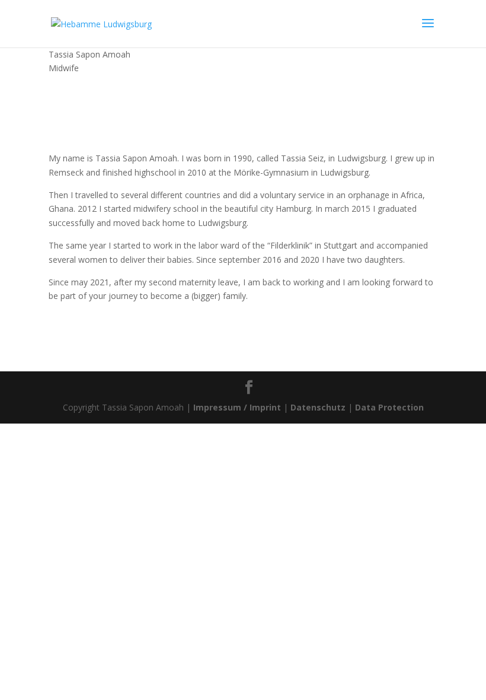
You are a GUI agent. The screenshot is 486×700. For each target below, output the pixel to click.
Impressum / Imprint (237, 407)
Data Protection (389, 407)
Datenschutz (318, 407)
